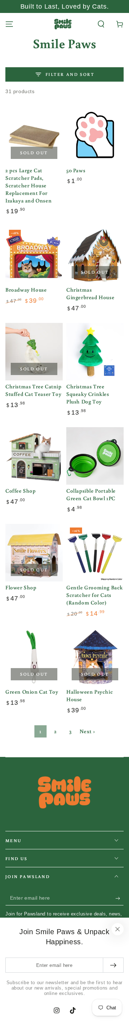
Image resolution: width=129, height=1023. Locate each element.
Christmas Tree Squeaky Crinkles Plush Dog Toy (87, 394)
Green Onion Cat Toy (31, 691)
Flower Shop (21, 587)
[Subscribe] (119, 898)
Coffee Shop (20, 490)
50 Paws (75, 170)
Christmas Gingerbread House (90, 293)
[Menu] (9, 24)
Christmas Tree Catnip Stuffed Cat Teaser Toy (33, 390)
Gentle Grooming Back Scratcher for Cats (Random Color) (94, 595)
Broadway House (26, 289)
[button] (101, 24)
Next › (87, 731)
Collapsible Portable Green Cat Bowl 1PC (91, 494)
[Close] (117, 929)
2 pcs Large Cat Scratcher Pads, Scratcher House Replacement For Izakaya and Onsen (28, 185)
